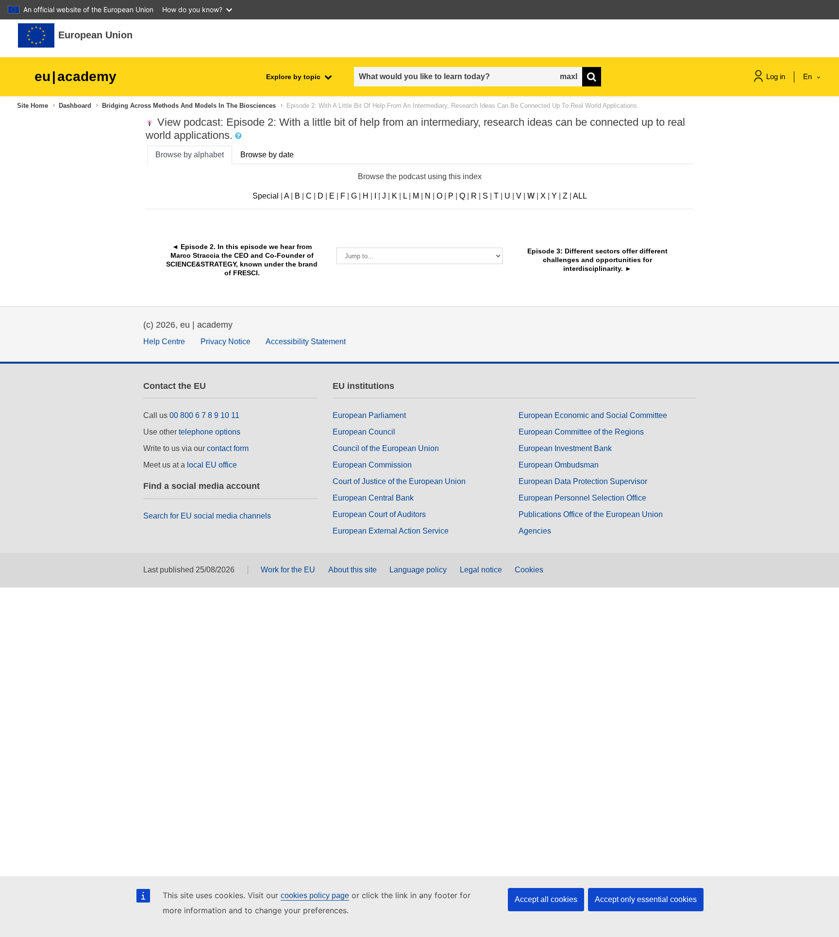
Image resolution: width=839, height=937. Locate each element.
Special (265, 196)
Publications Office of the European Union (591, 514)
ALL (580, 196)
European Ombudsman (559, 465)
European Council (364, 432)
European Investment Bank (565, 448)
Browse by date (267, 155)
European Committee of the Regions (581, 432)
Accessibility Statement (306, 341)
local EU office (212, 465)
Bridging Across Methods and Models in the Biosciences (189, 105)
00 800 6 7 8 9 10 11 (204, 415)
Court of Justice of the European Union (399, 481)
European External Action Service (391, 531)
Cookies (529, 570)
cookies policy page (315, 895)
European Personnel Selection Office (582, 498)
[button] (239, 136)
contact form (228, 448)
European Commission (372, 465)
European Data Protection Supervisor (583, 481)
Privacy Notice (226, 341)
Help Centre (164, 341)
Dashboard (75, 105)
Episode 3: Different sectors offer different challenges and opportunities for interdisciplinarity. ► (598, 259)
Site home (32, 105)
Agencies (535, 531)
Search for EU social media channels (207, 516)
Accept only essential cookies (646, 899)
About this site (352, 570)
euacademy (75, 76)
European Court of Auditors (379, 514)
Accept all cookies (546, 899)
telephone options (209, 432)
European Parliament (369, 415)
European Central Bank (373, 498)
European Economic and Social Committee (593, 415)
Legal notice (481, 570)
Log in (775, 76)
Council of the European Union (386, 448)
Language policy (418, 570)
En (808, 76)
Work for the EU (288, 570)
